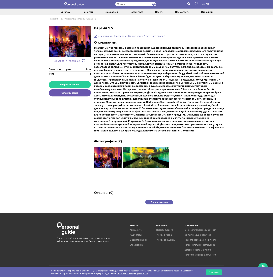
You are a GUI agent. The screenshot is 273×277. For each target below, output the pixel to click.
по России (90, 241)
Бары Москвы (79, 18)
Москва (68, 18)
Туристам (65, 12)
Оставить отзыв (69, 93)
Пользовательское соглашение (200, 244)
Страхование (136, 244)
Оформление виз (138, 239)
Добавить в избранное (67, 60)
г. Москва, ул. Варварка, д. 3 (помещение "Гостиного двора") (131, 36)
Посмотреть (182, 12)
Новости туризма (164, 229)
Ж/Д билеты (136, 234)
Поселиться (136, 12)
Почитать (88, 12)
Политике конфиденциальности (132, 273)
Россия (60, 18)
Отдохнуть (207, 12)
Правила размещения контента (200, 239)
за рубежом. (103, 241)
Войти (205, 3)
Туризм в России (164, 234)
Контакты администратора (198, 234)
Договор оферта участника (198, 249)
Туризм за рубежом (165, 239)
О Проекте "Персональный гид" (200, 229)
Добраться (112, 12)
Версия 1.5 (91, 18)
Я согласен (214, 272)
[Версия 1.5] (70, 41)
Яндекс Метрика (99, 270)
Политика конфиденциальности (200, 254)
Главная (52, 18)
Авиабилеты (136, 229)
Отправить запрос (69, 84)
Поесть (159, 12)
